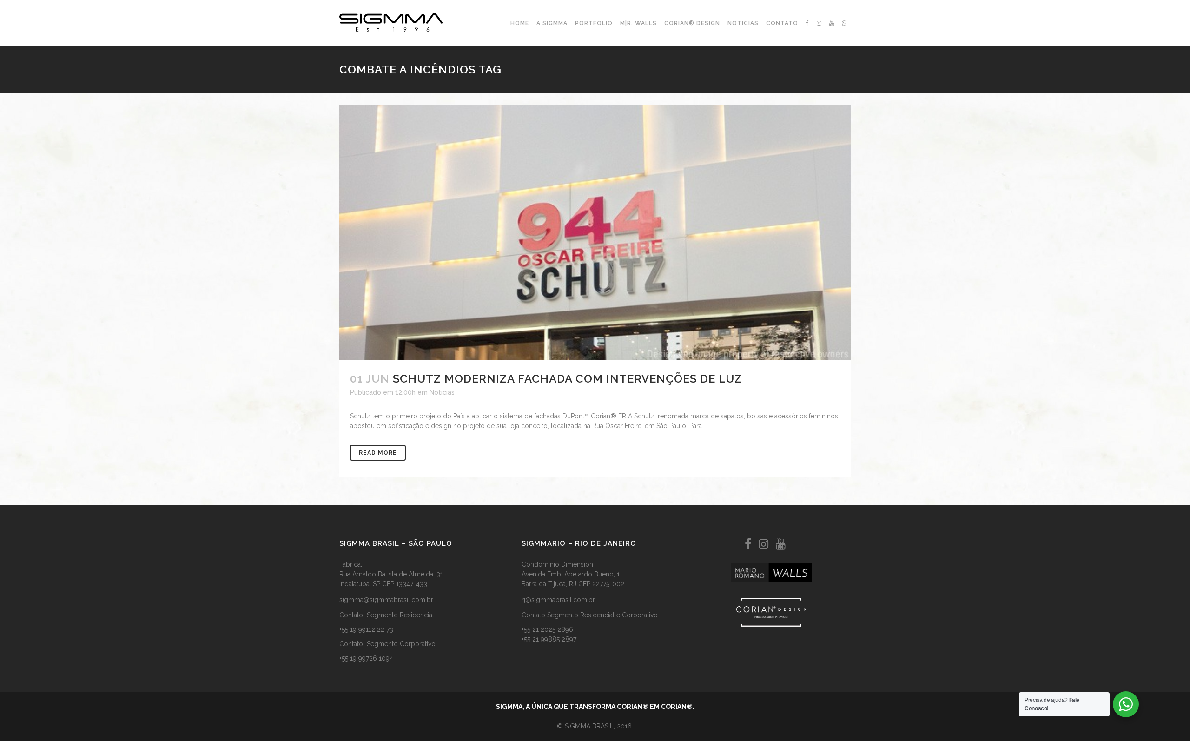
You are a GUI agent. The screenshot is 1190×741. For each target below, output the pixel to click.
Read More (378, 453)
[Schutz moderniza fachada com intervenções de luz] (595, 232)
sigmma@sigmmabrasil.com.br (386, 599)
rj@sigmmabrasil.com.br (558, 599)
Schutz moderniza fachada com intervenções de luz (567, 378)
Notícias (442, 392)
